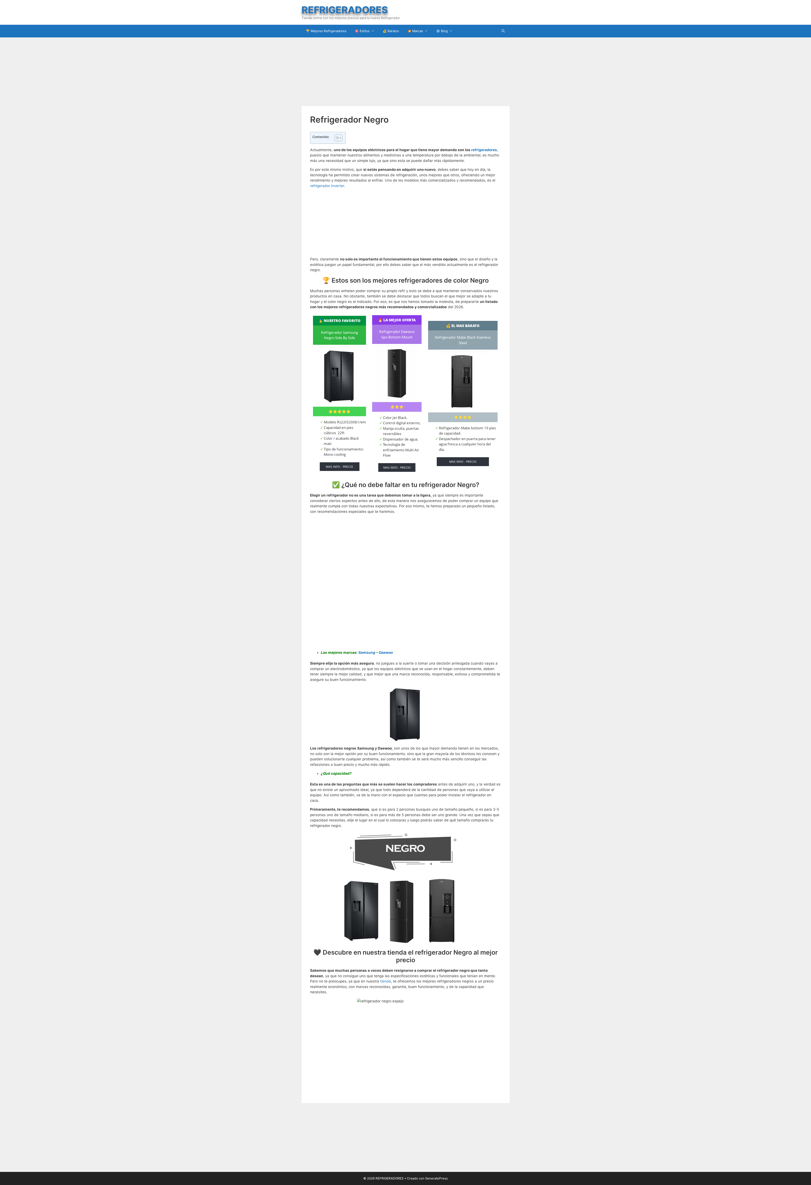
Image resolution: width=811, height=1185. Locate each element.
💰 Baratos (391, 31)
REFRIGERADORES (345, 10)
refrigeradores (484, 150)
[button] (336, 137)
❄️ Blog (442, 31)
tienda (385, 981)
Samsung (366, 652)
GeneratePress (436, 1178)
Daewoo (386, 652)
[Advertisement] (406, 71)
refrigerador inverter (327, 186)
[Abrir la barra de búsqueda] (503, 31)
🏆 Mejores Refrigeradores (326, 31)
